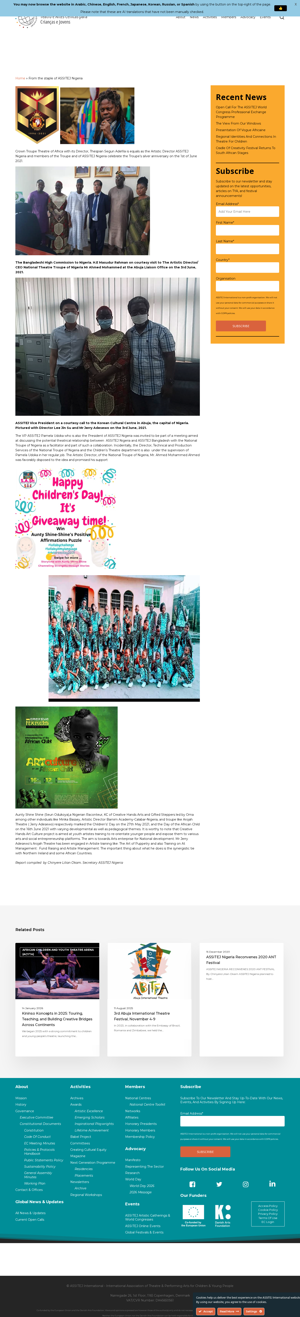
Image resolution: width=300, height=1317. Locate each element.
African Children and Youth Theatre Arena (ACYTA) (58, 952)
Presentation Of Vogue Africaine (241, 130)
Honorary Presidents (141, 1124)
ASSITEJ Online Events (142, 1226)
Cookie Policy (268, 1210)
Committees (80, 1143)
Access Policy (268, 1206)
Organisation (225, 278)
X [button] (296, 4)
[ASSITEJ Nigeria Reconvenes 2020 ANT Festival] (242, 999)
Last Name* (225, 241)
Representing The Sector (144, 1167)
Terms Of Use (267, 1218)
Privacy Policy (268, 1213)
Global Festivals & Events (144, 1232)
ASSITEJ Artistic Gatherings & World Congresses (147, 1217)
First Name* (225, 223)
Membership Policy (140, 1137)
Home (20, 78)
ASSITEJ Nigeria (126, 949)
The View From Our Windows (238, 123)
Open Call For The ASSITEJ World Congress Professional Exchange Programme (241, 112)
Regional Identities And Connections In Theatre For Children (246, 139)
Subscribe (190, 1086)
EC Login (268, 1222)
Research (132, 1173)
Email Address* (227, 204)
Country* (223, 260)
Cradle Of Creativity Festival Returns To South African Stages (245, 150)
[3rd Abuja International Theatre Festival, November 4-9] (149, 999)
